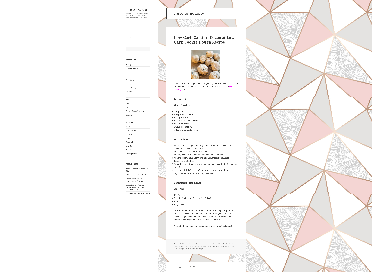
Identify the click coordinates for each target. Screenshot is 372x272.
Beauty (128, 33)
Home (128, 29)
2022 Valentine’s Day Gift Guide (137, 175)
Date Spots (130, 80)
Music (128, 126)
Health (128, 107)
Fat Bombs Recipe (195, 246)
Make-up (129, 123)
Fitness (128, 95)
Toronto (129, 150)
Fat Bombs (184, 246)
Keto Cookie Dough (213, 246)
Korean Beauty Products (135, 111)
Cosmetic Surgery (132, 72)
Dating (128, 37)
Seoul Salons (130, 142)
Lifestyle (129, 115)
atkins (210, 244)
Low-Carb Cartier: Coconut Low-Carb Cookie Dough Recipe (205, 40)
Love (128, 119)
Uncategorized (131, 154)
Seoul (128, 138)
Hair (127, 103)
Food (128, 99)
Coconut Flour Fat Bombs (222, 244)
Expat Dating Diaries (133, 88)
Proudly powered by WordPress (186, 267)
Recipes (129, 134)
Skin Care (129, 146)
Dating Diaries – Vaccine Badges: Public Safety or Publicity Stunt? (135, 187)
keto (204, 246)
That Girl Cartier (136, 9)
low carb (224, 246)
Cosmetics (129, 76)
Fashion (129, 92)
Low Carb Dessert (191, 248)
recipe (201, 248)
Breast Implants (132, 68)
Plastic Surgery (131, 130)
